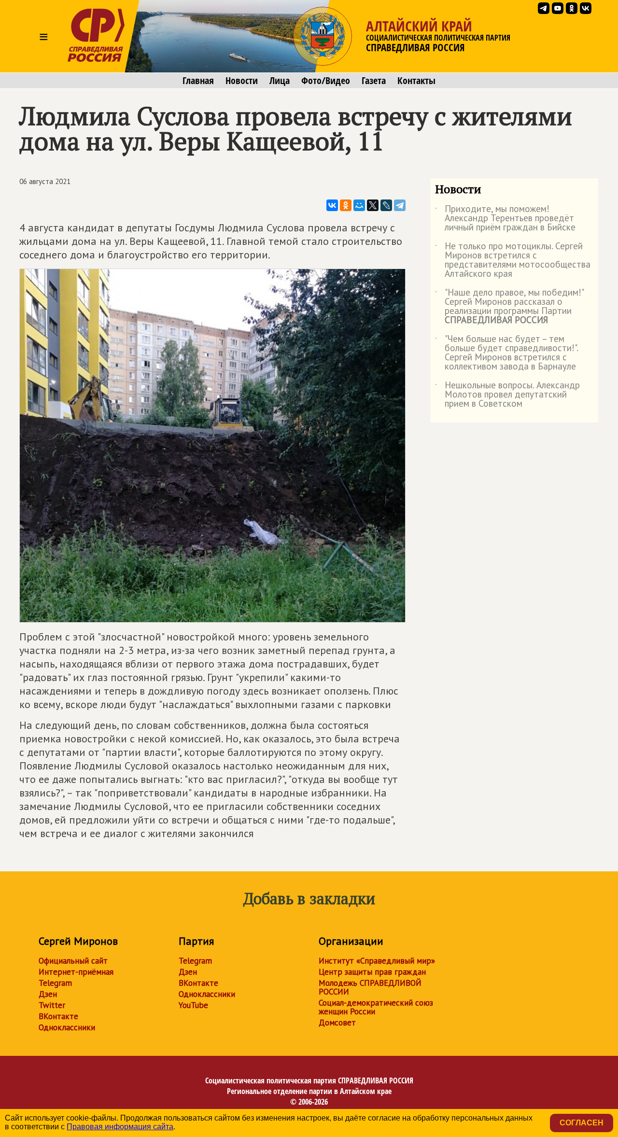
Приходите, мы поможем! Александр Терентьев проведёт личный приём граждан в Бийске (505, 218)
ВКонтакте (58, 1016)
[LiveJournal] (386, 205)
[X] (373, 205)
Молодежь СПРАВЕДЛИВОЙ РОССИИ (370, 987)
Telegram (55, 983)
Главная (198, 80)
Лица (279, 80)
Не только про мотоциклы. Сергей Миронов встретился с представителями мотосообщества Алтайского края (512, 260)
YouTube (193, 1005)
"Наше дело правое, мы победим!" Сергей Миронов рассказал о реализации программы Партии (509, 307)
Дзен (48, 994)
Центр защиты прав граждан (372, 971)
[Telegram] (400, 205)
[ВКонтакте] (332, 205)
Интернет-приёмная (76, 971)
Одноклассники (67, 1027)
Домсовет (337, 1022)
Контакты (416, 80)
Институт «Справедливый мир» (377, 960)
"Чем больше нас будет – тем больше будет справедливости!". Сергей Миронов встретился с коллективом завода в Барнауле (506, 353)
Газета (374, 80)
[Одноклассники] (345, 205)
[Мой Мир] (359, 205)
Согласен (582, 1123)
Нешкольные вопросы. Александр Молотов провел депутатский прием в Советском (507, 395)
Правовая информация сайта (120, 1127)
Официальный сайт (73, 960)
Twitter (52, 1005)
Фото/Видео (325, 80)
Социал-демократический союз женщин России (376, 1007)
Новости (241, 80)
